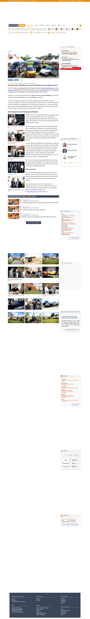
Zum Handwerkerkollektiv (72, 329)
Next (76, 162)
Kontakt (61, 0)
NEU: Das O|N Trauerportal (70, 138)
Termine (54, 25)
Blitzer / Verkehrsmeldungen (42, 607)
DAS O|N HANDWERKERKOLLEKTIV (72, 311)
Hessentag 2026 (62, 32)
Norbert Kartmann (72, 144)
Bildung (37, 29)
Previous (65, 162)
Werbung (38, 598)
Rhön (80, 29)
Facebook (63, 598)
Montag (70, 455)
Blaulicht (18, 29)
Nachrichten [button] (29, 25)
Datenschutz (79, 0)
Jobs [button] (64, 25)
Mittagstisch (39, 612)
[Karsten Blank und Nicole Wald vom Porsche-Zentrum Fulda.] (16, 156)
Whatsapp (63, 600)
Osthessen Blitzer (16, 610)
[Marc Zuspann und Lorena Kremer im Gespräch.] (50, 293)
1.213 (34, 0)
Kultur (45, 29)
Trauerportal (14, 32)
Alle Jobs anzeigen (74, 237)
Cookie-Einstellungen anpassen (18, 601)
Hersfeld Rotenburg (65, 610)
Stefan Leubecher (72, 150)
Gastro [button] (59, 25)
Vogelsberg (63, 613)
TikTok (62, 603)
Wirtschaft (22, 29)
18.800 (22, 0)
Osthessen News (16, 607)
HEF (63, 29)
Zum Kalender (75, 404)
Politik (27, 29)
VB (74, 29)
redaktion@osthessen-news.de (70, 524)
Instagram (63, 601)
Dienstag (77, 455)
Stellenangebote (39, 609)
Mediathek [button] (42, 25)
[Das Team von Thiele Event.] (16, 172)
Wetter (65, 450)
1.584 (28, 0)
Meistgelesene (70, 47)
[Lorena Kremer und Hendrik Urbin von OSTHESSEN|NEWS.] (16, 141)
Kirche (41, 29)
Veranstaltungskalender (41, 613)
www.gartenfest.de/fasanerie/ (32, 191)
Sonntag (64, 455)
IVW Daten (38, 600)
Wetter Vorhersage (40, 614)
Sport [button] (36, 25)
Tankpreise (52, 32)
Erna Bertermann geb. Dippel (72, 157)
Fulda (62, 609)
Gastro (37, 610)
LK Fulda (34, 32)
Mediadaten (66, 0)
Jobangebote (67, 211)
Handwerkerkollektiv (24, 32)
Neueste (63, 47)
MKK (69, 29)
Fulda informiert (43, 32)
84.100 (16, 0)
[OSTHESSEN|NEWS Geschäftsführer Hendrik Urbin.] (16, 293)
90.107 (10, 0)
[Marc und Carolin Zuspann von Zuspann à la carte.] (16, 125)
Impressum (73, 0)
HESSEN (52, 29)
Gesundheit (32, 29)
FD (58, 29)
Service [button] (48, 25)
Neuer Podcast (68, 263)
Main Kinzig (63, 612)
